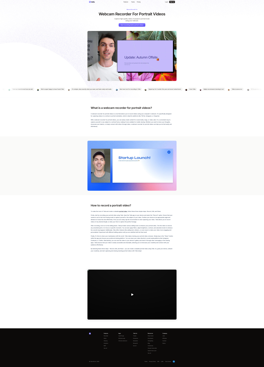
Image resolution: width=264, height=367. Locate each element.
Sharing (105, 340)
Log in (166, 2)
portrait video (123, 211)
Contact (164, 340)
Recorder (106, 335)
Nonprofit (135, 343)
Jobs (163, 335)
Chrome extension (122, 340)
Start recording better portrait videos (132, 25)
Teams (133, 2)
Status (164, 343)
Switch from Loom (152, 350)
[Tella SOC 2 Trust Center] (174, 361)
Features (126, 2)
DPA (158, 361)
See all (105, 348)
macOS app (121, 335)
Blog (149, 343)
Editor (105, 338)
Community (150, 345)
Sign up (172, 2)
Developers (150, 338)
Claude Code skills (152, 348)
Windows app (121, 338)
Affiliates (164, 338)
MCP (105, 345)
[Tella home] (92, 2)
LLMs (162, 361)
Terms (145, 361)
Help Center (150, 335)
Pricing (138, 2)
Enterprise (135, 338)
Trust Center (168, 361)
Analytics (106, 343)
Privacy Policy (152, 361)
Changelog (150, 340)
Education (135, 340)
